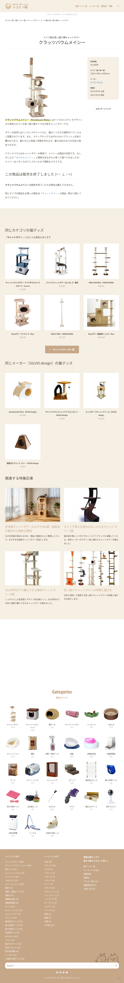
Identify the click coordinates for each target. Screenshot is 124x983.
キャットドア (11, 913)
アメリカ (48, 865)
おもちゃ (9, 936)
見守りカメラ (11, 947)
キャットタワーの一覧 (63, 349)
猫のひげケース (12, 943)
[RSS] (63, 972)
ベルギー (48, 906)
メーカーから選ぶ (91, 870)
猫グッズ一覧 (81, 6)
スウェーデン (50, 891)
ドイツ (47, 884)
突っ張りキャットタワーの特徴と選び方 (88, 590)
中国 (46, 921)
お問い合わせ (89, 888)
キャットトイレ (12, 884)
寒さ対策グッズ (12, 928)
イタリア (48, 880)
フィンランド (50, 895)
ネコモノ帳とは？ (91, 881)
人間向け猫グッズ (13, 958)
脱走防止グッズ (12, 921)
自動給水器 (10, 898)
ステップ (9, 917)
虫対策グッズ (11, 932)
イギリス (48, 876)
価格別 (104, 6)
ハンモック (10, 876)
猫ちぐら (9, 869)
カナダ (47, 869)
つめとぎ (9, 880)
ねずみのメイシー (24, 157)
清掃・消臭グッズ (13, 891)
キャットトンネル (13, 872)
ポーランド (49, 902)
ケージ (8, 906)
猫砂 (7, 887)
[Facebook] (57, 972)
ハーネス (9, 954)
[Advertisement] (103, 129)
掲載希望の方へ (90, 885)
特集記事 (87, 873)
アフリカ (48, 910)
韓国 (46, 917)
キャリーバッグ (12, 910)
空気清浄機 (10, 951)
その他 (47, 925)
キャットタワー (49, 193)
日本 (46, 861)
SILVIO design (96, 82)
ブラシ (8, 940)
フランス (48, 872)
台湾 (46, 913)
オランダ (48, 887)
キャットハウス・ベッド (15, 865)
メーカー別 (94, 6)
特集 (110, 6)
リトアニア (49, 898)
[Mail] (67, 972)
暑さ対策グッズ (12, 925)
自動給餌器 (10, 902)
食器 (7, 895)
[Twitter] (60, 972)
